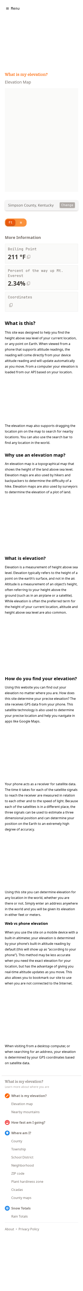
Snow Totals (21, 1208)
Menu (15, 8)
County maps (21, 1198)
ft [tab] (10, 222)
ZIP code (17, 1173)
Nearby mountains (25, 1112)
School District (22, 1157)
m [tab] (21, 222)
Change (67, 205)
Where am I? (21, 1133)
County (16, 1141)
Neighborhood (22, 1165)
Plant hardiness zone (27, 1181)
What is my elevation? (26, 75)
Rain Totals (19, 1216)
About (9, 1229)
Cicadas (17, 1189)
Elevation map (22, 1104)
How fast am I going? (28, 1122)
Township (18, 1149)
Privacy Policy (29, 1229)
